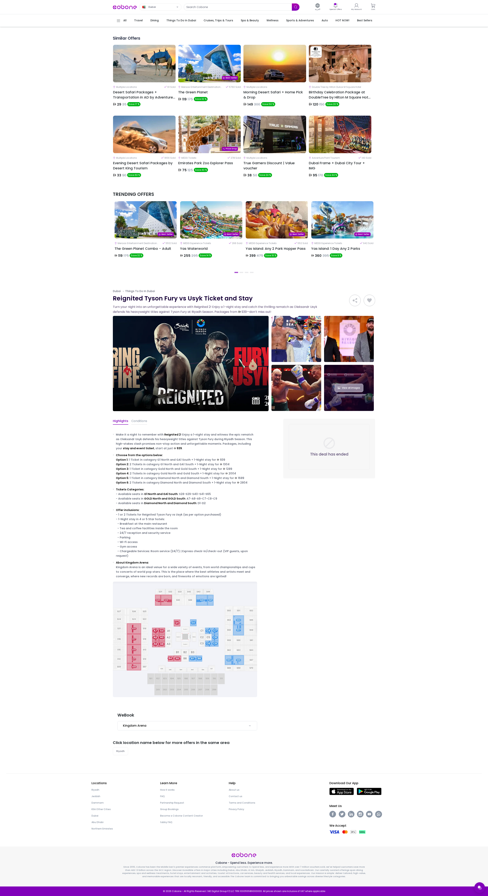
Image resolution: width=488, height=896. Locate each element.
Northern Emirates (102, 828)
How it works (167, 789)
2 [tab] (241, 272)
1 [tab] (236, 272)
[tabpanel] (145, 235)
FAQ (162, 796)
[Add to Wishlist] (369, 300)
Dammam (98, 802)
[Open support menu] (479, 887)
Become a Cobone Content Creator (181, 815)
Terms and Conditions (242, 802)
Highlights (120, 421)
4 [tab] (252, 272)
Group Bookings (169, 809)
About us (234, 789)
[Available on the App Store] (341, 791)
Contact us (235, 796)
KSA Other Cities (101, 809)
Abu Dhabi (98, 822)
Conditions (139, 421)
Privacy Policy (236, 809)
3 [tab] (246, 272)
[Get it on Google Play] (369, 791)
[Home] (125, 7)
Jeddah (96, 796)
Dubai (117, 291)
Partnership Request (172, 802)
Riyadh (120, 751)
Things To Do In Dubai (140, 291)
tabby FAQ (166, 822)
